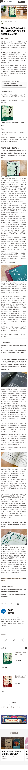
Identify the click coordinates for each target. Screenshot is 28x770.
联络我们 (14, 702)
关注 (11, 613)
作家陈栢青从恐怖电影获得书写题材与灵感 (12, 85)
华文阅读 (4, 758)
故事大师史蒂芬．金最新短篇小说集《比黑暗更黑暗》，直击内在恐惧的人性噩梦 (12, 753)
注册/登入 (21, 1)
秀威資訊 (10, 610)
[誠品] (8, 1)
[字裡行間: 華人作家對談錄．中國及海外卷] (7, 681)
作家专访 (3, 634)
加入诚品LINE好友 (14, 704)
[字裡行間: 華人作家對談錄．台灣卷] (7, 658)
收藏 (4, 24)
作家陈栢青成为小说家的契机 (9, 83)
